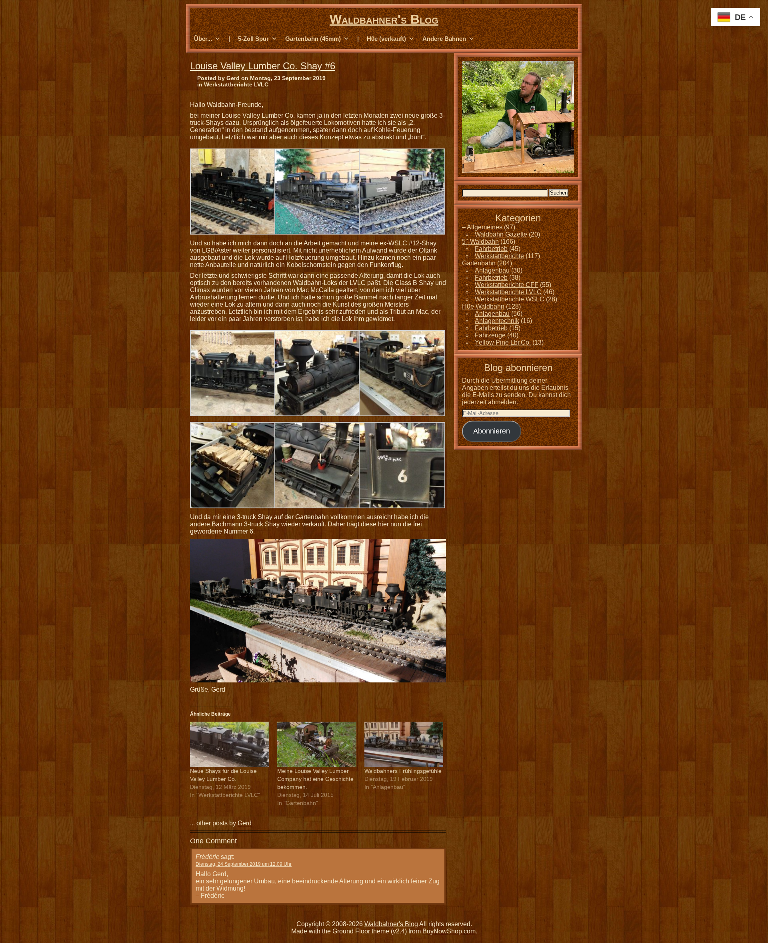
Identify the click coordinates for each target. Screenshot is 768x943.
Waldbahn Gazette (501, 234)
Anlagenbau (492, 270)
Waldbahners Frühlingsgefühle (403, 771)
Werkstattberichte (499, 256)
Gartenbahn (479, 263)
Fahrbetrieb (491, 248)
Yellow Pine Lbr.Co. (503, 342)
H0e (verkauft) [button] (386, 38)
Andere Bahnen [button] (444, 38)
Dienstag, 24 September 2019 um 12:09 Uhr (244, 864)
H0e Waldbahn (483, 306)
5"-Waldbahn (480, 241)
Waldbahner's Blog (384, 19)
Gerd (245, 823)
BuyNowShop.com (449, 931)
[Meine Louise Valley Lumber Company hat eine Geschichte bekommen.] (316, 744)
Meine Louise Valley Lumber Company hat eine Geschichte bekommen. (315, 779)
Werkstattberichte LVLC (236, 84)
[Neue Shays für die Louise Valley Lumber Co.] (229, 744)
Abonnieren (491, 431)
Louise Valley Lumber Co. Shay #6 (262, 65)
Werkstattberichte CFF (506, 284)
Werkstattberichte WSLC (509, 299)
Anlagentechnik (497, 320)
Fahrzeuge (490, 335)
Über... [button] (203, 38)
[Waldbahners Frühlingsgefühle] (404, 744)
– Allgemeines (482, 227)
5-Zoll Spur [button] (253, 38)
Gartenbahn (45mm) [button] (313, 38)
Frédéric (207, 856)
